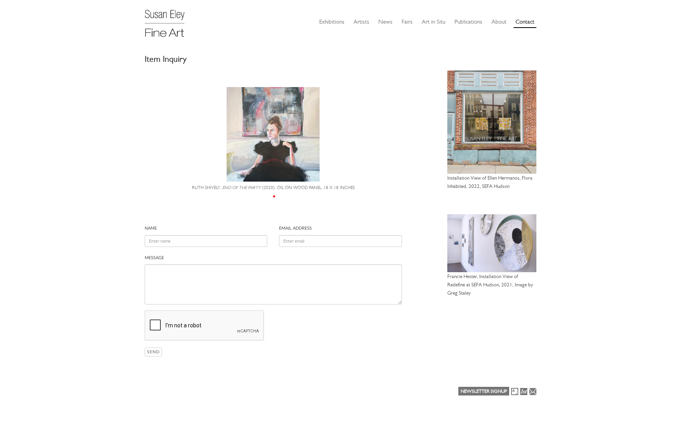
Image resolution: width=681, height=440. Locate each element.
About (498, 21)
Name (151, 228)
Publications (468, 21)
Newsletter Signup (484, 391)
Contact (524, 21)
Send (153, 352)
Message (154, 258)
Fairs (407, 21)
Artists (361, 21)
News (385, 21)
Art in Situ (433, 21)
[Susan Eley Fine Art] (168, 20)
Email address (295, 228)
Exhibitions (331, 21)
